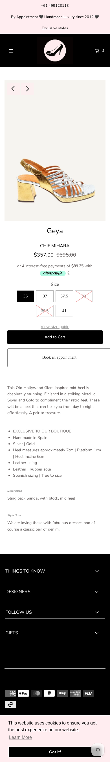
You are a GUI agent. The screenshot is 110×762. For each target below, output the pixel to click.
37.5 (64, 296)
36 (25, 296)
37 (45, 296)
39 (84, 296)
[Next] (27, 89)
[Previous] (13, 89)
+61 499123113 (55, 5)
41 (64, 310)
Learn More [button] (20, 737)
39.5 (45, 310)
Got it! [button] (55, 752)
